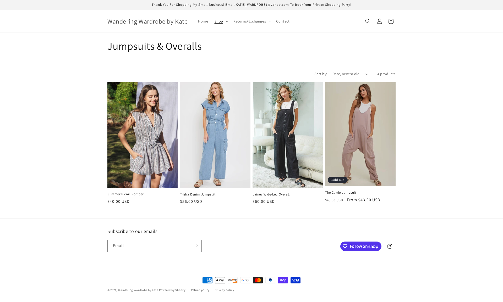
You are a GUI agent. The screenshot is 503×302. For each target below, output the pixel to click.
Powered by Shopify (172, 290)
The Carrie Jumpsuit (340, 193)
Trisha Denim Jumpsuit (198, 194)
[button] (220, 21)
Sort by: (320, 73)
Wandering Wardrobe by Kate (138, 290)
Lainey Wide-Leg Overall (271, 194)
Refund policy (200, 290)
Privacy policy (224, 290)
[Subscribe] (195, 246)
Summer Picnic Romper (125, 194)
